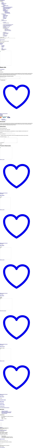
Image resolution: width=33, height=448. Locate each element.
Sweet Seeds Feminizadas (7, 7)
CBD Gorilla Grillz (7, 12)
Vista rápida (1, 193)
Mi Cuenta (4, 18)
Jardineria (4, 14)
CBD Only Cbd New (7, 13)
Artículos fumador (5, 10)
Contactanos (5, 17)
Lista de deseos (2, 39)
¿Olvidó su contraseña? (3, 430)
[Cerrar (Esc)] (2, 443)
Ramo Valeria (2, 396)
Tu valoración (2, 142)
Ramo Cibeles (2, 245)
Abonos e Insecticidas (6, 8)
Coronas (4, 4)
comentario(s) (2, 69)
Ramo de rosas (2, 346)
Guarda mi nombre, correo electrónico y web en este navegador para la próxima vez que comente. (14, 135)
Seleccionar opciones (3, 310)
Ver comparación (2, 447)
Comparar (1, 114)
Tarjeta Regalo (5, 16)
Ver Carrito (1, 43)
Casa (2, 48)
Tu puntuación (2, 136)
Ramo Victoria (2, 195)
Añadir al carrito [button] (2, 159)
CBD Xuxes (6, 11)
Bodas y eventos (5, 15)
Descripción (3, 119)
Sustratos (4, 9)
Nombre (1, 132)
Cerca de (1, 427)
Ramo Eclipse (2, 295)
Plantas (3, 2)
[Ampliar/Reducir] (0, 443)
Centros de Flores (5, 5)
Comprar (1, 44)
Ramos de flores (4, 3)
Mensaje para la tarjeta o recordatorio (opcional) (6, 76)
